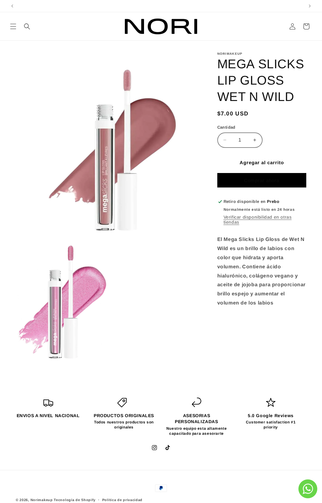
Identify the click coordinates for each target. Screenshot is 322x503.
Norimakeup (42, 500)
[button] (13, 26)
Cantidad (226, 127)
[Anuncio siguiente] (310, 6)
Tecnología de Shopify (75, 500)
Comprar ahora (261, 180)
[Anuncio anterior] (12, 6)
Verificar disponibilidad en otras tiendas (258, 220)
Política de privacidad (122, 500)
